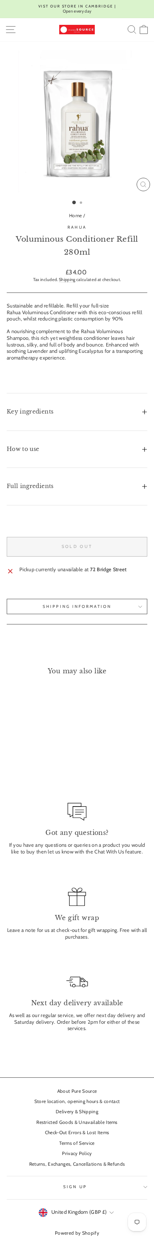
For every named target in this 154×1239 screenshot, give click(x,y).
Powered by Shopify (77, 1233)
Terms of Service (76, 1143)
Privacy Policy (77, 1153)
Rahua (77, 227)
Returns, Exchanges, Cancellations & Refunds (77, 1164)
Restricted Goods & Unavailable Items (77, 1122)
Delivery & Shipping (77, 1111)
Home (75, 215)
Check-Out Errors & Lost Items (77, 1132)
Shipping (67, 279)
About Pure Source (77, 1091)
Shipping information (77, 606)
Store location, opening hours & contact (77, 1101)
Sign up (75, 1186)
